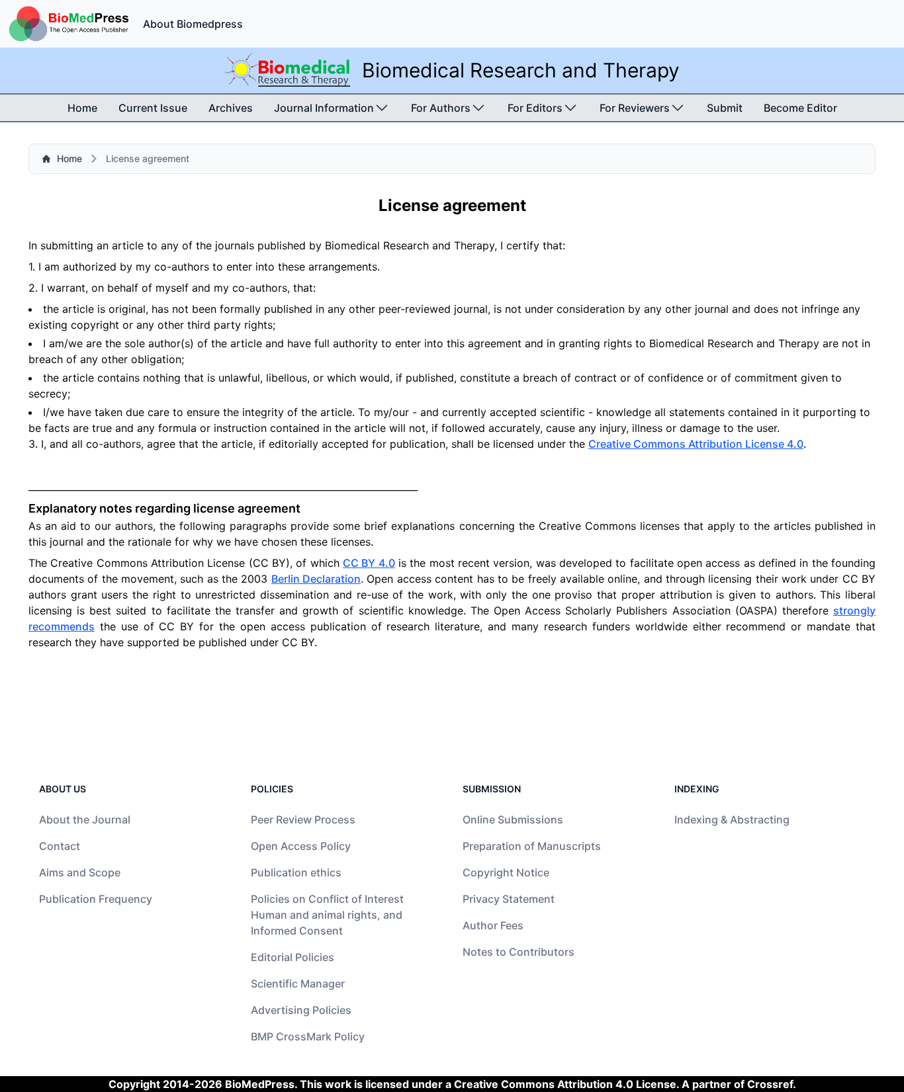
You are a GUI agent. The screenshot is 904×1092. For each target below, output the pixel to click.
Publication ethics (296, 872)
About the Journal (84, 819)
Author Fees (493, 925)
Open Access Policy (301, 846)
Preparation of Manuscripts (532, 846)
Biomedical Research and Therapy (521, 70)
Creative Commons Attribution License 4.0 (695, 443)
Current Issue (152, 107)
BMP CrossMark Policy (308, 1036)
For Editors (535, 107)
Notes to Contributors (518, 951)
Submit (725, 107)
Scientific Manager (298, 983)
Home (82, 107)
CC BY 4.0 (369, 562)
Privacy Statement (509, 898)
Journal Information (324, 107)
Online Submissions (513, 819)
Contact (59, 846)
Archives (230, 107)
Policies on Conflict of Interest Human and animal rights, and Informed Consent (327, 914)
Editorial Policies (292, 957)
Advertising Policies (301, 1010)
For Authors (441, 107)
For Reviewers (635, 107)
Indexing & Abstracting (732, 819)
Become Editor (800, 107)
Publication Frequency (95, 898)
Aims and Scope (79, 872)
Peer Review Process (303, 819)
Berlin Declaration (316, 578)
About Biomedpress (193, 23)
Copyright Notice (506, 872)
